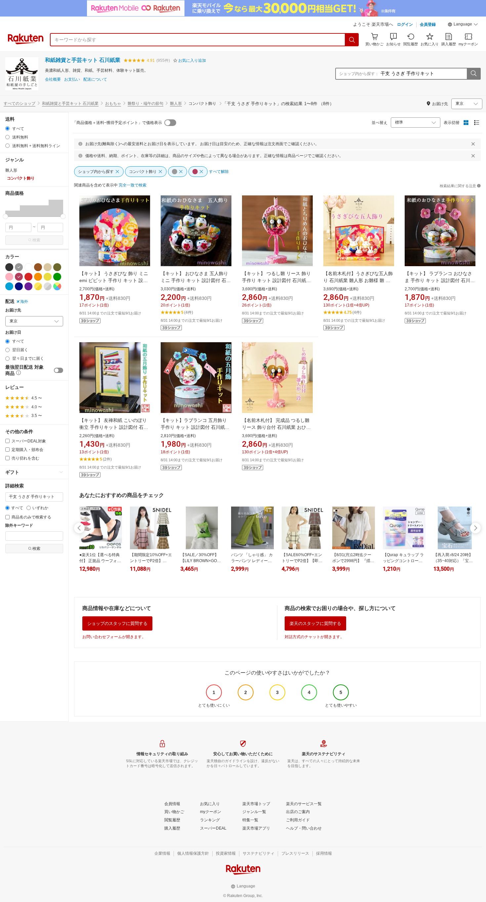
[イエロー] (48, 277)
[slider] (5, 216)
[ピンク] (9, 277)
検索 (36, 240)
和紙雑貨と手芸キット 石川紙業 (82, 60)
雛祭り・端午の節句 (145, 103)
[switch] (58, 370)
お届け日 (13, 332)
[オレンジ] (38, 277)
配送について (95, 79)
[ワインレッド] (19, 277)
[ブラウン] (38, 267)
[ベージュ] (48, 267)
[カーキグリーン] (57, 267)
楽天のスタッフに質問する (315, 623)
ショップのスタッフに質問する (117, 623)
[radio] (7, 128)
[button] (463, 25)
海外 (24, 301)
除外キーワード (19, 525)
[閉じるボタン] (473, 144)
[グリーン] (57, 277)
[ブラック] (9, 267)
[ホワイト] (28, 267)
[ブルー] (9, 286)
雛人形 (176, 103)
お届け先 (13, 310)
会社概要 (53, 79)
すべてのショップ (19, 103)
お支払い (72, 79)
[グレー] (19, 267)
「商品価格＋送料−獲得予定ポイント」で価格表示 (117, 122)
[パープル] (28, 286)
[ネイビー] (19, 286)
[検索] (352, 39)
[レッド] (28, 277)
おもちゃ (113, 103)
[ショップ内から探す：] (473, 73)
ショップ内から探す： (359, 73)
